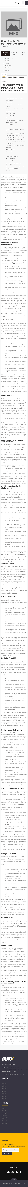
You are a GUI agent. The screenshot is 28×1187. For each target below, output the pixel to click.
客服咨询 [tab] (15, 53)
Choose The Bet (9, 151)
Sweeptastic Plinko (10, 111)
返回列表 (23, 53)
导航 (16, 3)
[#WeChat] (8, 1172)
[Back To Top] (14, 1179)
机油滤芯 (4, 1083)
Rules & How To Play (10, 158)
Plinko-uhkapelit (9, 102)
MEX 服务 (4, 1113)
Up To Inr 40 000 (9, 160)
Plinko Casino (9, 127)
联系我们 (4, 1120)
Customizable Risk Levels (11, 118)
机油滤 (4, 1093)
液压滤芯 (4, 1088)
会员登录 (4, 1123)
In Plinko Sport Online (10, 149)
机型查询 (4, 1110)
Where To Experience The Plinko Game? (14, 120)
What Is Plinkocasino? (10, 113)
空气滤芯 (4, 1091)
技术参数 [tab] (6, 53)
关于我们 (4, 1115)
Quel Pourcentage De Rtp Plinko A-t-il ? (14, 109)
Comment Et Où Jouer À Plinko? (13, 154)
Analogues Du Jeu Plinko (11, 122)
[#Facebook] (17, 1172)
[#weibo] (13, 1172)
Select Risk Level (9, 100)
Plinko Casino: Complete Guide (12, 171)
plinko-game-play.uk (17, 263)
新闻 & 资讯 (5, 1118)
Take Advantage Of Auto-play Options (14, 135)
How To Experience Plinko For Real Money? (15, 133)
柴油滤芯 (4, 1086)
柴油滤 (4, 1096)
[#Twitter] (20, 1172)
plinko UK (5, 47)
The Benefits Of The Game (12, 156)
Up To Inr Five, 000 (10, 115)
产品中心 (4, 1108)
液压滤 (4, 1098)
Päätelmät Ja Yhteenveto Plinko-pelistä (14, 98)
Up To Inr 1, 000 (9, 124)
